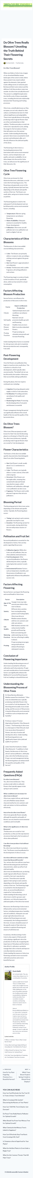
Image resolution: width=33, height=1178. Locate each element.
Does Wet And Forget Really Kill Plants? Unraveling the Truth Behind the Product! (16, 1046)
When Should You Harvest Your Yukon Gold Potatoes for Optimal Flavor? (15, 1051)
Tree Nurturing (19, 63)
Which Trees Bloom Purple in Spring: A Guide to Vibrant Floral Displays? (24, 1075)
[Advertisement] (16, 23)
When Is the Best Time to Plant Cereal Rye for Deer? (15, 1040)
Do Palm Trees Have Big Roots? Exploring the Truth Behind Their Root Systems (16, 1056)
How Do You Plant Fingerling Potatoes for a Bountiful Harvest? (9, 1074)
